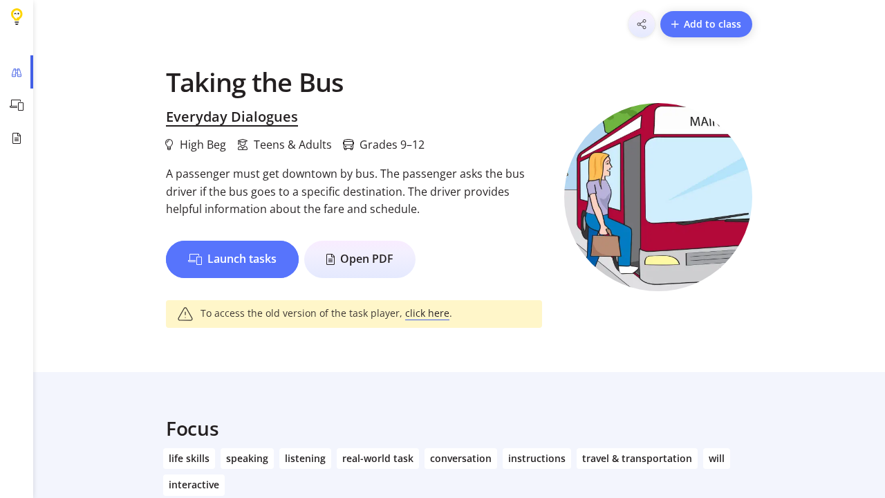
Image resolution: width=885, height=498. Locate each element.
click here (427, 313)
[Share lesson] (641, 24)
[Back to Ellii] (16, 16)
